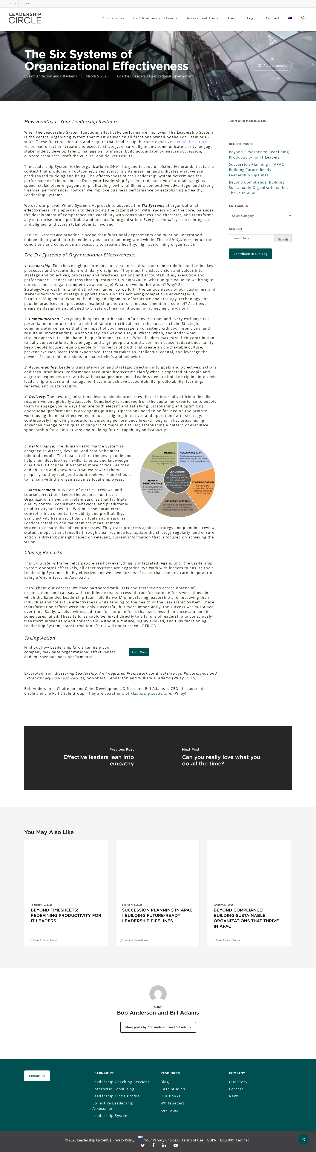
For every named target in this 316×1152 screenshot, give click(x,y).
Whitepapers (173, 1103)
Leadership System (110, 1115)
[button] (303, 17)
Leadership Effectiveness (49, 846)
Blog (165, 1082)
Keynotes (169, 1110)
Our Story (238, 1082)
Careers (236, 1089)
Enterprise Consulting (113, 1089)
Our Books (171, 1096)
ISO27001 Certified (235, 1140)
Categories (238, 206)
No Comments (275, 65)
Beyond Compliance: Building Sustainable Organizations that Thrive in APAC (258, 187)
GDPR (211, 1140)
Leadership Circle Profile (116, 1096)
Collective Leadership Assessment (113, 1106)
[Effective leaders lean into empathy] (91, 758)
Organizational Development (170, 76)
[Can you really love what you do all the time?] (225, 758)
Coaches (124, 76)
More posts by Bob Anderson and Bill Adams (158, 1027)
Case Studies (173, 1089)
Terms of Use (192, 1140)
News (234, 1096)
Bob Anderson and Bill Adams (53, 76)
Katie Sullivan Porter (45, 940)
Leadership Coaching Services (121, 1082)
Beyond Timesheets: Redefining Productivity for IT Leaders (259, 155)
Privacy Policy (123, 1140)
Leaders (139, 76)
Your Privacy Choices (161, 1140)
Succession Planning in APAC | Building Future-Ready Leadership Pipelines (258, 169)
